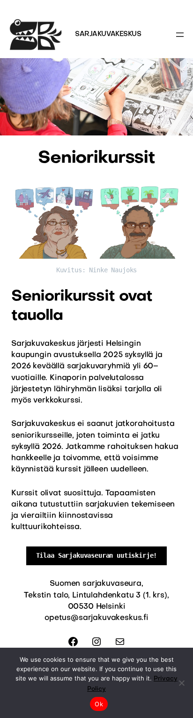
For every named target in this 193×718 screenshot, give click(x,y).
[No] (181, 683)
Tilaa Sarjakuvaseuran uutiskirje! (96, 555)
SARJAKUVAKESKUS (108, 34)
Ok (99, 704)
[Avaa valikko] (180, 34)
